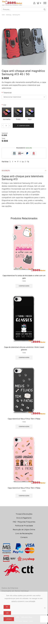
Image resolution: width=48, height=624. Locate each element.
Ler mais (9, 619)
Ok (7, 607)
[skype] (28, 162)
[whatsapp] (25, 162)
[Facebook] (12, 162)
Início (3, 14)
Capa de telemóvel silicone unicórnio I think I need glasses (24, 348)
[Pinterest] (18, 162)
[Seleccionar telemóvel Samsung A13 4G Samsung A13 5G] (24, 97)
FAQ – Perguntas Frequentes (24, 522)
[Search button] (44, 9)
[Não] (45, 608)
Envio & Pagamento (24, 518)
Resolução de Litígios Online (24, 530)
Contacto (24, 537)
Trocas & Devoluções (24, 514)
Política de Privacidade (24, 526)
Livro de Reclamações (24, 534)
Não (7, 613)
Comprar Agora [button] (24, 286)
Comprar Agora (24, 125)
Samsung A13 (16, 14)
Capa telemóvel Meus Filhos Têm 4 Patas (24, 419)
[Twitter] (10, 162)
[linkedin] (23, 162)
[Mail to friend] (20, 162)
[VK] (15, 162)
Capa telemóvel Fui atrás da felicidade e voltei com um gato (24, 277)
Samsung (8, 14)
